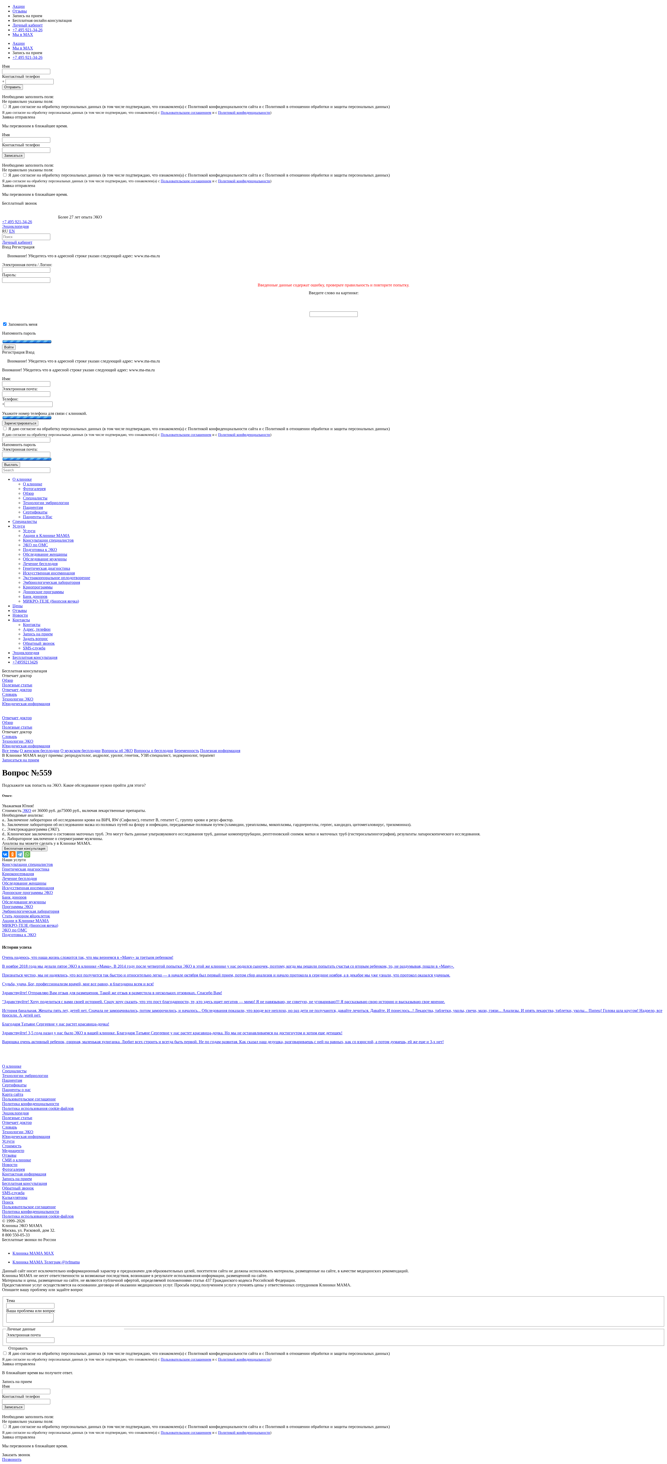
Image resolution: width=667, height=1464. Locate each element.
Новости (9, 1164)
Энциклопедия (15, 226)
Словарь (9, 694)
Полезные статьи (17, 685)
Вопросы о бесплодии (153, 750)
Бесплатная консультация (24, 1183)
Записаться (13, 156)
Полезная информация (220, 750)
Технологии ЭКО (17, 699)
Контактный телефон (21, 76)
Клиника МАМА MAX (33, 1253)
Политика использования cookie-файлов (38, 1108)
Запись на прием (17, 1179)
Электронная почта (23, 1335)
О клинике (11, 1066)
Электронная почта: (20, 389)
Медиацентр (13, 1150)
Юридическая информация (26, 704)
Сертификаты (14, 1085)
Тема (10, 1300)
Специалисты (14, 1071)
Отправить (12, 87)
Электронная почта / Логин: (27, 264)
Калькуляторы (14, 1197)
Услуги (8, 1141)
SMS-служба (13, 1193)
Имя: (6, 379)
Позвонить (11, 1459)
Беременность (186, 750)
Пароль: (9, 275)
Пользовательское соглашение (29, 1099)
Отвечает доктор (17, 689)
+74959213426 (25, 662)
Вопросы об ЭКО (117, 750)
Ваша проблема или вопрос (30, 1311)
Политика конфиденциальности (30, 1104)
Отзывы (20, 11)
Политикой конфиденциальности (244, 112)
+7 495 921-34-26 (27, 30)
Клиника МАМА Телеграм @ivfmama (46, 1262)
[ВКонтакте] (5, 854)
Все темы (10, 750)
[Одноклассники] (12, 854)
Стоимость (11, 1146)
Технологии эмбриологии (25, 1075)
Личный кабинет (17, 242)
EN (12, 231)
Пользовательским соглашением (186, 112)
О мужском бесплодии (80, 750)
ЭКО (26, 810)
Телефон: (10, 399)
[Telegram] (20, 854)
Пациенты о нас (16, 1089)
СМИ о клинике (16, 1160)
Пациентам (12, 1080)
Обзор (7, 680)
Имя (6, 66)
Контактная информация (24, 1174)
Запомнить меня (22, 324)
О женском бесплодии (39, 750)
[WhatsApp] (27, 854)
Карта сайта (12, 1094)
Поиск (8, 1202)
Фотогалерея (13, 1169)
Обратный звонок (18, 1188)
